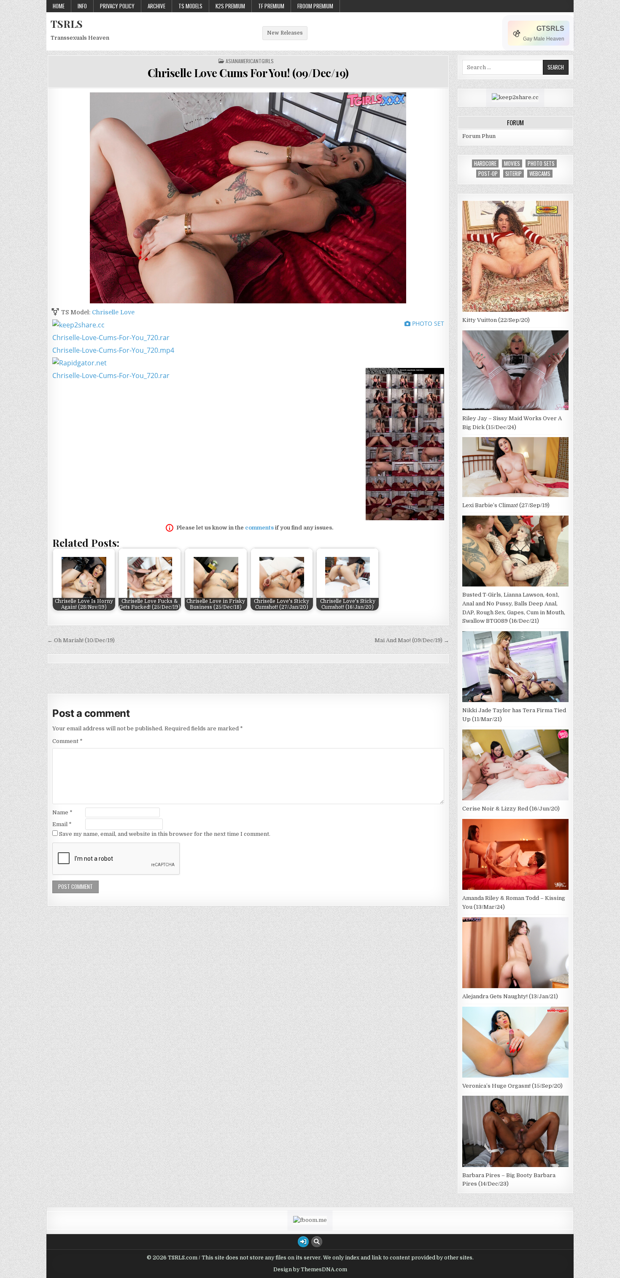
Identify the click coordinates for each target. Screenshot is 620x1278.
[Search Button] (316, 1241)
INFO (82, 6)
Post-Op (488, 174)
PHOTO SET (427, 323)
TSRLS (67, 23)
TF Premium (271, 6)
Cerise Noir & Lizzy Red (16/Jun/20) (511, 808)
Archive (156, 6)
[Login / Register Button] (303, 1241)
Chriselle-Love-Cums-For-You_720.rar (111, 337)
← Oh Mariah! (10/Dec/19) (81, 640)
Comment (67, 741)
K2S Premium (230, 6)
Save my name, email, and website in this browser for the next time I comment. (164, 834)
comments (259, 527)
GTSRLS (550, 28)
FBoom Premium (315, 6)
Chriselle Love (113, 312)
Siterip (513, 174)
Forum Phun (479, 136)
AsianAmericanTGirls (250, 61)
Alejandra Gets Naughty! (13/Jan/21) (510, 996)
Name (62, 812)
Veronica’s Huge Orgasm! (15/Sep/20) (512, 1086)
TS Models (190, 6)
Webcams (539, 174)
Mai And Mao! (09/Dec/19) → (412, 640)
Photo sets (541, 163)
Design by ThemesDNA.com (310, 1270)
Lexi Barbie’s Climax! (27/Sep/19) (506, 505)
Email (62, 824)
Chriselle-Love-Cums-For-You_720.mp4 (113, 350)
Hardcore (485, 163)
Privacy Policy (117, 6)
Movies (512, 163)
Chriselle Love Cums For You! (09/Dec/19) (248, 72)
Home (59, 6)
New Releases (285, 33)
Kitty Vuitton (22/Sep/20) (496, 320)
